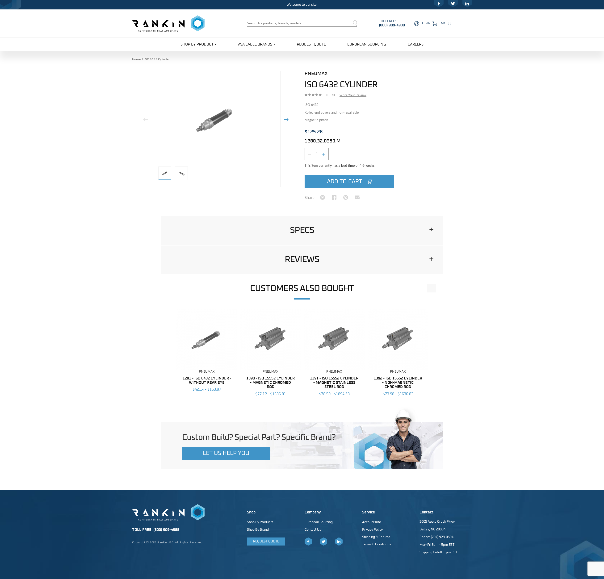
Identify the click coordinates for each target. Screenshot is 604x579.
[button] (302, 230)
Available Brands (255, 44)
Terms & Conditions (376, 544)
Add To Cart (345, 181)
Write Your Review (353, 95)
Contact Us (313, 529)
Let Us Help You (226, 453)
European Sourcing (366, 44)
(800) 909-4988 (392, 25)
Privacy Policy (372, 529)
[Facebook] (439, 3)
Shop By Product (197, 44)
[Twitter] (453, 3)
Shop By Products (260, 522)
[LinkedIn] (467, 3)
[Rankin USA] (168, 23)
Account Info (371, 522)
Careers (416, 44)
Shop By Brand (258, 529)
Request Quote (311, 44)
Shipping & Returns (376, 537)
